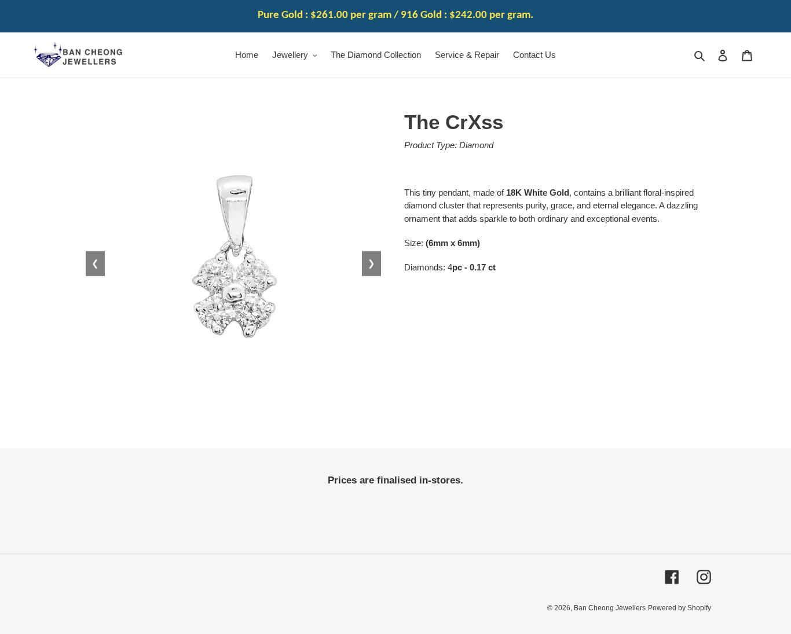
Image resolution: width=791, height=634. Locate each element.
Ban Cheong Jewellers (610, 608)
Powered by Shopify (679, 608)
